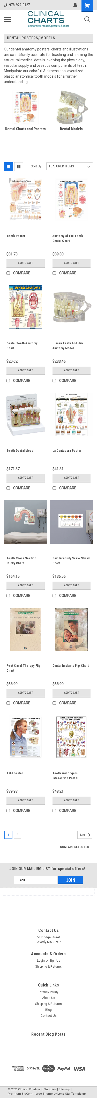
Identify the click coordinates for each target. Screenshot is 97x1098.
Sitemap (64, 1089)
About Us (48, 998)
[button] (49, 904)
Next (83, 835)
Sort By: (36, 166)
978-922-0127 (19, 5)
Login (41, 960)
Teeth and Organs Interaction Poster (66, 775)
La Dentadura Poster (67, 450)
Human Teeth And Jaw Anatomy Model (68, 346)
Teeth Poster (15, 236)
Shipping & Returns (48, 966)
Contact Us (49, 1016)
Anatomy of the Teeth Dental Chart (68, 238)
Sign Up (54, 960)
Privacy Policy (48, 992)
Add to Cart (25, 263)
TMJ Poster (14, 773)
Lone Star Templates (71, 1093)
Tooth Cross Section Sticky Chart (21, 561)
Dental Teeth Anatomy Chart (21, 346)
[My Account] (75, 5)
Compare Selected (74, 847)
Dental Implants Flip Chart (71, 665)
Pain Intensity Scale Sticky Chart (71, 561)
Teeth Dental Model (20, 450)
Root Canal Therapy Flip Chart (23, 668)
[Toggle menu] (7, 19)
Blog (48, 1010)
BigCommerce (32, 1093)
